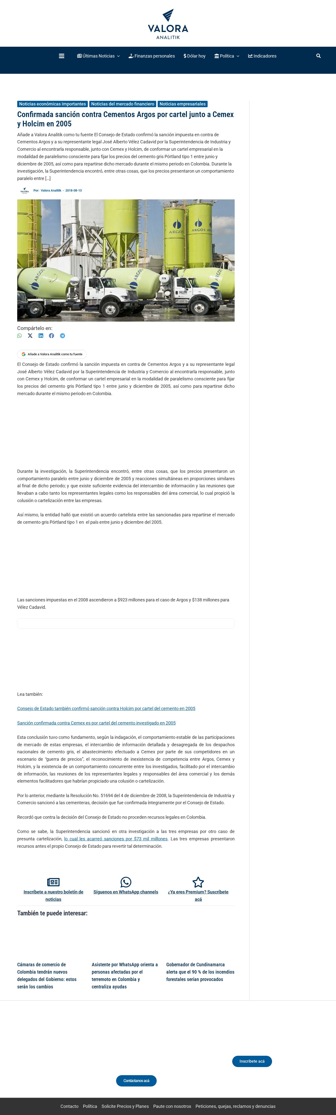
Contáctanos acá (136, 1080)
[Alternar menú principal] (61, 56)
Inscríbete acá (252, 1061)
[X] (30, 335)
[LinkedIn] (41, 335)
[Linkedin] (38, 1058)
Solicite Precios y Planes (125, 1106)
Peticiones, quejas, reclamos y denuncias (235, 1106)
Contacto (69, 1106)
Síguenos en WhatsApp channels (125, 891)
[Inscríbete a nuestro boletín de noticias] (53, 882)
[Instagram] (47, 1058)
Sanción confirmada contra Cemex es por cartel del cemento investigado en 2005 (96, 723)
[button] (98, 56)
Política (90, 1106)
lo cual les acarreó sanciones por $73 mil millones (116, 838)
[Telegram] (62, 335)
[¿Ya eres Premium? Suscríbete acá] (198, 882)
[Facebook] (51, 335)
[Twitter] (29, 1058)
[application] (117, 56)
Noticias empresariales (183, 103)
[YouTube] (65, 1058)
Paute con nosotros (172, 1106)
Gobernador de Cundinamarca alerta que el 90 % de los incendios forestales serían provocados (200, 971)
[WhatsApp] (19, 335)
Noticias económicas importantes (52, 103)
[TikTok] (56, 1058)
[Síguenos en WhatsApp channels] (126, 882)
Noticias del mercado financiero (122, 103)
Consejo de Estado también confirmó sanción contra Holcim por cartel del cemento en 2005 (106, 708)
